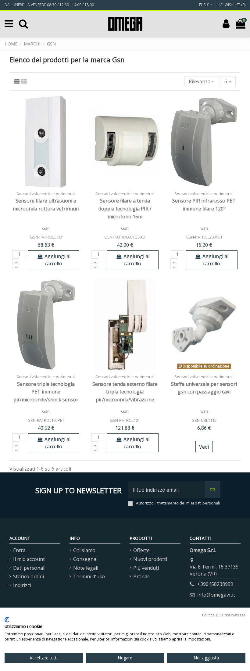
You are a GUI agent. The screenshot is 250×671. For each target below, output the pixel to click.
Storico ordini (28, 576)
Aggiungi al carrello (57, 260)
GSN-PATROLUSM (46, 237)
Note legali (85, 568)
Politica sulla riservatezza (223, 615)
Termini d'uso (89, 576)
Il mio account (29, 559)
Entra (19, 550)
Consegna (84, 559)
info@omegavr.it (216, 594)
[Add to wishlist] (36, 186)
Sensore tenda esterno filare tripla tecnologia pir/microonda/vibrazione (125, 392)
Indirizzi (22, 585)
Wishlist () (234, 4)
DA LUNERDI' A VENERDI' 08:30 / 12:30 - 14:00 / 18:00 (49, 4)
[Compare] (46, 186)
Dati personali (29, 568)
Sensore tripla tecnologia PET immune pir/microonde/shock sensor (45, 392)
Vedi (204, 446)
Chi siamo (84, 550)
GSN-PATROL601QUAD (124, 237)
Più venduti (146, 568)
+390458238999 (215, 584)
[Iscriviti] (212, 489)
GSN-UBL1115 (203, 420)
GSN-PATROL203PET (204, 237)
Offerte (141, 550)
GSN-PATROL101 (125, 420)
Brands (141, 576)
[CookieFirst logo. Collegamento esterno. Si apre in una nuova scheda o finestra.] (7, 620)
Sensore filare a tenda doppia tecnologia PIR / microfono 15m (125, 208)
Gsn (46, 228)
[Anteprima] (56, 186)
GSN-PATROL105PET (45, 420)
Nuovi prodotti (150, 559)
